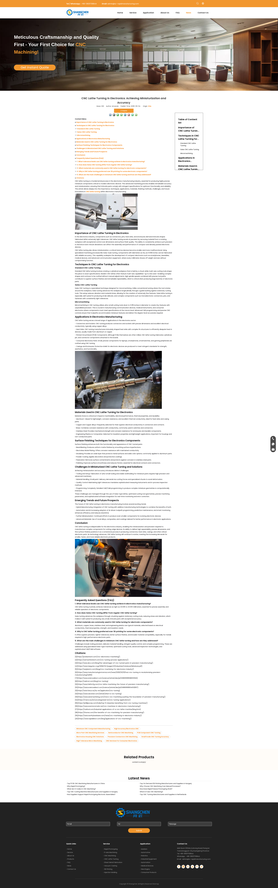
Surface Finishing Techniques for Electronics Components (99, 145)
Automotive (145, 852)
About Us (70, 856)
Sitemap (155, 884)
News (69, 866)
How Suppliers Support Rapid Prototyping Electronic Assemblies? (91, 794)
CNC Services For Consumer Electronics (121, 741)
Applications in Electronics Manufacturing (93, 139)
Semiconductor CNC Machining (120, 733)
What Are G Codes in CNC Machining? (81, 789)
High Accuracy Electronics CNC (126, 729)
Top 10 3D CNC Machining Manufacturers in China (86, 783)
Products (70, 859)
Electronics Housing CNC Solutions (90, 737)
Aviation (144, 849)
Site (149, 106)
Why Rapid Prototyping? (76, 786)
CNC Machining (110, 856)
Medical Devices (147, 866)
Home (69, 849)
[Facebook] (178, 866)
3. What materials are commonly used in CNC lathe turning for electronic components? (111, 168)
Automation (145, 862)
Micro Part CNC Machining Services (90, 733)
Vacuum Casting (110, 866)
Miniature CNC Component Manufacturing (93, 729)
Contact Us (71, 869)
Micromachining (83, 135)
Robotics (144, 856)
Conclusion (80, 155)
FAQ (68, 862)
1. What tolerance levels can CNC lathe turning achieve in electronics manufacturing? (111, 161)
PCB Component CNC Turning (148, 733)
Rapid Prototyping (111, 849)
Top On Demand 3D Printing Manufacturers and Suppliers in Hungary (166, 783)
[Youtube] (192, 866)
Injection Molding (110, 872)
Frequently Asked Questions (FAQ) (90, 158)
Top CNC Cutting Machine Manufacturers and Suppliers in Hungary (92, 792)
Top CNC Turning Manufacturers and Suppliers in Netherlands (163, 794)
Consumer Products (148, 872)
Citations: (80, 178)
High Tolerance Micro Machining (89, 741)
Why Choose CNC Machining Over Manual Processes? (160, 786)
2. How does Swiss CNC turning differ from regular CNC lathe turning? (104, 165)
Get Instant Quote (35, 67)
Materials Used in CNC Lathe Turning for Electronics (96, 142)
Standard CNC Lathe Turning (88, 129)
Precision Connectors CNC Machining (122, 737)
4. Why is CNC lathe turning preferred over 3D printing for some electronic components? (112, 171)
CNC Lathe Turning (111, 859)
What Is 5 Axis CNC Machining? (151, 792)
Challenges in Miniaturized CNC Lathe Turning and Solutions (100, 148)
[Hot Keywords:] (197, 3)
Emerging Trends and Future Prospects (91, 152)
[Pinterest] (197, 866)
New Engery (145, 869)
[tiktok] (201, 866)
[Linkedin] (183, 866)
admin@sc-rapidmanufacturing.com (196, 859)
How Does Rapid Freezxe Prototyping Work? (156, 789)
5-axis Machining (110, 852)
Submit (139, 830)
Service (70, 852)
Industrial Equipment (149, 859)
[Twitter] (188, 866)
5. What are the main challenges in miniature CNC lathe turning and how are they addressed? (114, 175)
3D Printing (108, 869)
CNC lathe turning (93, 191)
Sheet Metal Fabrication (113, 862)
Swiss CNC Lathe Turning (87, 132)
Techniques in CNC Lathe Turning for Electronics (95, 125)
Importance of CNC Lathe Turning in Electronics (95, 122)
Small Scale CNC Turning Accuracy (155, 737)
